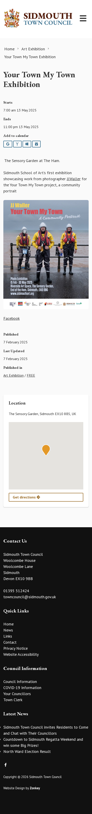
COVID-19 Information (22, 687)
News (8, 630)
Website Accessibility (21, 654)
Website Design (14, 788)
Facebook (11, 318)
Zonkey (35, 788)
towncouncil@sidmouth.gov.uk (29, 596)
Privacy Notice (15, 648)
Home (8, 624)
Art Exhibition (13, 375)
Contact (10, 642)
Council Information (20, 681)
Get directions (25, 497)
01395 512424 (16, 590)
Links (7, 636)
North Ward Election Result (27, 751)
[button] (46, 450)
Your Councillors (17, 693)
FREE (31, 375)
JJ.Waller (74, 178)
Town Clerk (12, 699)
